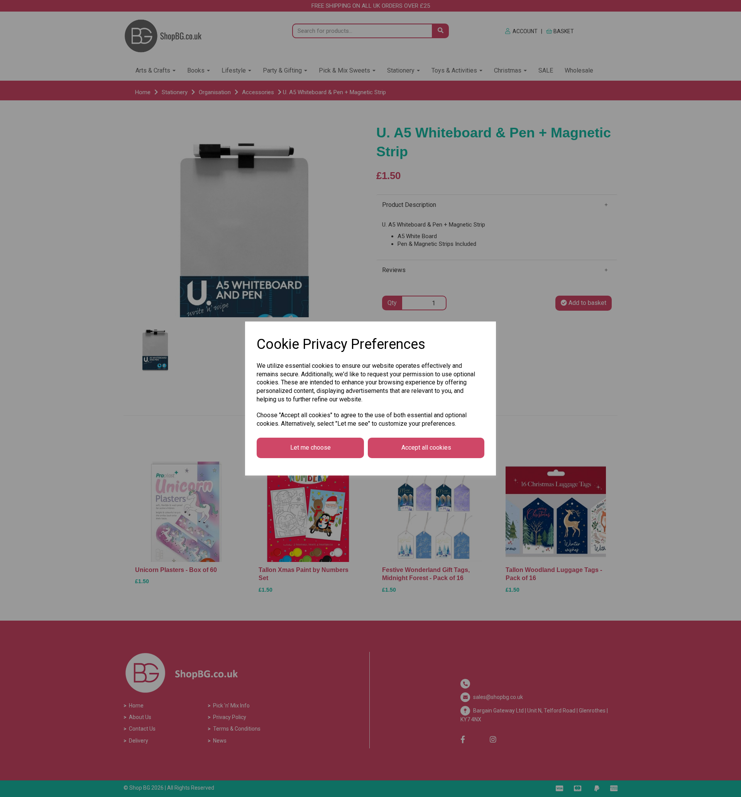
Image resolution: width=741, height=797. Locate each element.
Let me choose (310, 447)
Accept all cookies (426, 447)
